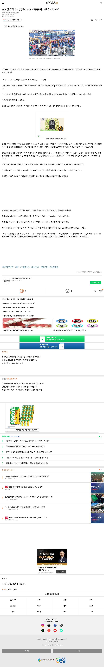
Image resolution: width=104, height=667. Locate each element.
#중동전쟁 (44, 267)
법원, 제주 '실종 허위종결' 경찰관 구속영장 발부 (24, 486)
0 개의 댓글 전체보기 (52, 594)
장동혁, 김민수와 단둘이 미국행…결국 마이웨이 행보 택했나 (21, 357)
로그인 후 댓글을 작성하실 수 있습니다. (14, 584)
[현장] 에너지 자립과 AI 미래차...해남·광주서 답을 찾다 (19, 387)
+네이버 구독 (95, 282)
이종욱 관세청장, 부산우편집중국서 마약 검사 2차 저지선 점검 (22, 390)
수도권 (39, 612)
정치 (39, 600)
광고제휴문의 (52, 639)
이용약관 (56, 642)
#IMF (16, 267)
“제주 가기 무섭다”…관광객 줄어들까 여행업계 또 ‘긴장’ (25, 507)
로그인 (26, 651)
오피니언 (13, 600)
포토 (65, 612)
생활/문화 (13, 606)
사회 (65, 600)
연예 (65, 606)
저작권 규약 (49, 642)
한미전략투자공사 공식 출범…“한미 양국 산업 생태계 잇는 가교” (23, 383)
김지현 (9, 379)
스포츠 (91, 606)
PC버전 (77, 651)
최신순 (4, 589)
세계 (13, 612)
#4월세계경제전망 (7, 267)
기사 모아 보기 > (16, 280)
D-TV (91, 612)
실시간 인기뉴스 (7, 470)
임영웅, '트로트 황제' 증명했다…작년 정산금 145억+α (19, 360)
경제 (91, 600)
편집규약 (45, 639)
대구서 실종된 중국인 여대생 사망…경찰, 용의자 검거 (26, 517)
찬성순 (9, 589)
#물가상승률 (35, 267)
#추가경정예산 (53, 267)
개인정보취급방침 (62, 639)
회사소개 (39, 639)
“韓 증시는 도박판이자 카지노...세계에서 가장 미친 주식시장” (27, 476)
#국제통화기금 (24, 267)
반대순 (15, 589)
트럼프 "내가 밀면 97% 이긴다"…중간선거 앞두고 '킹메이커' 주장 (29, 497)
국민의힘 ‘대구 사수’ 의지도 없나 (12, 363)
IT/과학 (39, 606)
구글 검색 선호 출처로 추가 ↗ (12, 20)
